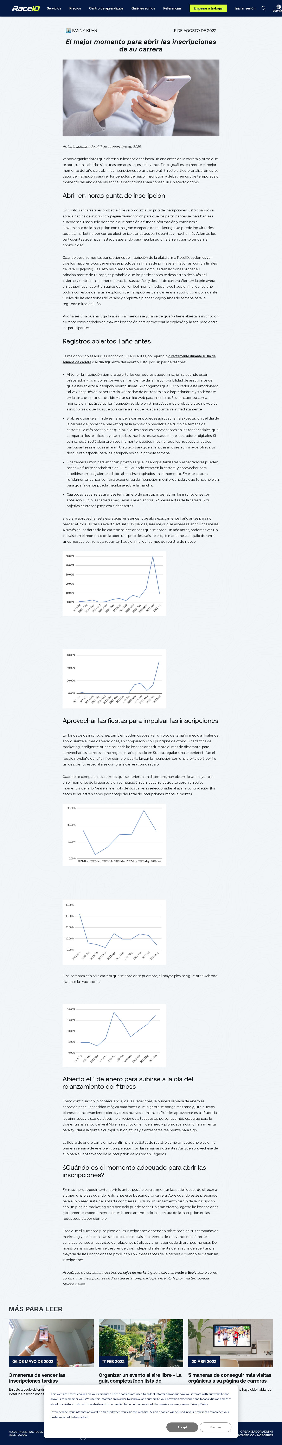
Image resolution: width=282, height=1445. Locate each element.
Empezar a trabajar (208, 8)
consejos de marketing (134, 1272)
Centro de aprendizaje (106, 8)
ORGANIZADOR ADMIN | (256, 1431)
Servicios (54, 8)
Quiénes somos (143, 8)
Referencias (172, 8)
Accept (182, 1427)
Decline (215, 1427)
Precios (75, 8)
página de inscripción (126, 216)
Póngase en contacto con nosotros (244, 1435)
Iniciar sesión (245, 8)
